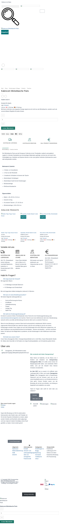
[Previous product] (5, 96)
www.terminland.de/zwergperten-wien (11, 318)
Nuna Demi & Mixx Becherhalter (47, 232)
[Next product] (2, 96)
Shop (6, 88)
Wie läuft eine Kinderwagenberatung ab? (14, 314)
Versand (6, 105)
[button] (10, 6)
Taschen (29, 88)
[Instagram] (26, 481)
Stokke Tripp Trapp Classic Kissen (9, 232)
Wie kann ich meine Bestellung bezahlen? (14, 295)
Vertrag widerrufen (29, 494)
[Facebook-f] (22, 481)
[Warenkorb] (42, 11)
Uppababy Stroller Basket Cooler (28, 232)
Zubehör (23, 88)
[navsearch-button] (10, 25)
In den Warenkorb (8, 128)
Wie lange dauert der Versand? (11, 279)
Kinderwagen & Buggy (14, 88)
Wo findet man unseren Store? (11, 337)
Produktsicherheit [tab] (14, 149)
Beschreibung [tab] (5, 149)
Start (2, 88)
